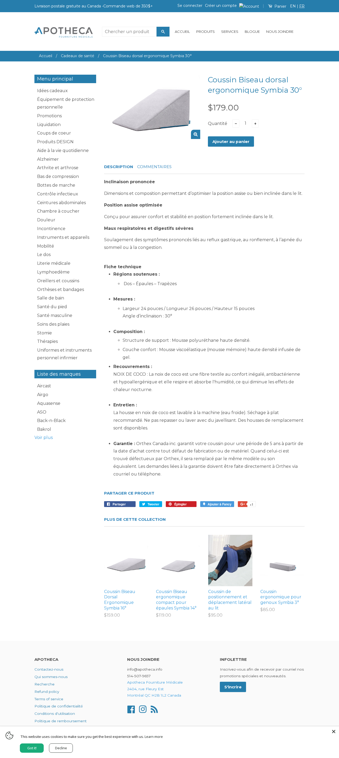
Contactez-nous (48, 669)
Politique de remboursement (60, 721)
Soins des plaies (53, 324)
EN (293, 6)
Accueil (182, 31)
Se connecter (189, 5)
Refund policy (46, 691)
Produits (205, 31)
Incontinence (51, 228)
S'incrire (233, 686)
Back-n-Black (51, 420)
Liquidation (49, 124)
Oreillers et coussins (58, 280)
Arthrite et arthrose (57, 167)
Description (118, 166)
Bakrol (44, 429)
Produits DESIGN (55, 141)
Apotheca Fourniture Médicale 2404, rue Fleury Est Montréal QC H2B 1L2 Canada (155, 688)
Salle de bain (50, 297)
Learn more (154, 736)
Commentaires (154, 166)
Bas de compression (58, 176)
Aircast (44, 385)
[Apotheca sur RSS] (154, 709)
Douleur (46, 219)
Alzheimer (48, 159)
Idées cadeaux (52, 90)
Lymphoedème (53, 272)
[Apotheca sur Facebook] (131, 709)
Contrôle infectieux (57, 193)
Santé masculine (54, 315)
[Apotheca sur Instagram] (143, 709)
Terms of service (48, 699)
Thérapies (47, 341)
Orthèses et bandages (60, 289)
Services (229, 31)
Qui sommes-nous (51, 677)
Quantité (217, 123)
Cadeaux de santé (77, 55)
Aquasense (48, 403)
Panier (279, 6)
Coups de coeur (54, 133)
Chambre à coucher (58, 211)
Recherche (44, 684)
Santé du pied (52, 306)
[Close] (333, 731)
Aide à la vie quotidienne (63, 150)
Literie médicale (53, 263)
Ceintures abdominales (61, 202)
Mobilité (45, 246)
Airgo (42, 394)
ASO (41, 412)
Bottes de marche (56, 185)
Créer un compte (221, 5)
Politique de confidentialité (58, 706)
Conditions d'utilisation (54, 713)
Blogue (252, 31)
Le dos (44, 254)
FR (302, 6)
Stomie (44, 332)
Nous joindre (279, 31)
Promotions (49, 115)
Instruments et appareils (63, 237)
